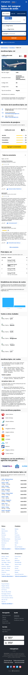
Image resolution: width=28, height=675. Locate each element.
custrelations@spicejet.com (12, 113)
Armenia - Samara (6, 566)
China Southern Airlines (7, 597)
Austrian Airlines (5, 587)
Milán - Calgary (5, 564)
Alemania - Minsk (6, 568)
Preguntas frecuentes (16, 616)
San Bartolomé (5, 540)
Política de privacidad (19, 660)
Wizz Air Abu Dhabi (6, 591)
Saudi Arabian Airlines (7, 595)
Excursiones (5, 621)
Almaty (16, 568)
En (3, 18)
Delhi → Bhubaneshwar (7, 479)
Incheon (17, 566)
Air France (4, 589)
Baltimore (17, 560)
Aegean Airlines (5, 585)
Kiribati (3, 544)
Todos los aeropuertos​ (21, 576)
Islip (16, 544)
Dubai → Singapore (6, 500)
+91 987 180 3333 (9, 110)
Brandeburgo (18, 562)
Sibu (16, 531)
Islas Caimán (5, 531)
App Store (4, 631)
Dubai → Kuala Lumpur (7, 493)
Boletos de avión (6, 615)
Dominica (4, 542)
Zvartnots (17, 570)
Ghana (3, 529)
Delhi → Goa (5, 503)
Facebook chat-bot (19, 620)
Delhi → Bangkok (6, 489)
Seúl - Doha (4, 558)
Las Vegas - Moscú (6, 562)
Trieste (16, 540)
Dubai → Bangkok (6, 510)
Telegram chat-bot (19, 618)
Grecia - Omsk (5, 556)
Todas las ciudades (20, 548)
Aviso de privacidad (19, 662)
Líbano (3, 546)
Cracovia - (4, 572)
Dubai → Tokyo (5, 507)
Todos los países (6, 548)
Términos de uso (8, 660)
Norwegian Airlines (6, 593)
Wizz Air (4, 601)
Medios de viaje (6, 623)
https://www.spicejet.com (11, 117)
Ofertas (4, 617)
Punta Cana (18, 556)
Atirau (16, 558)
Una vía (13, 13)
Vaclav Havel (18, 564)
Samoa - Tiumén (6, 560)
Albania (3, 533)
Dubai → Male (5, 496)
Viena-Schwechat (19, 574)
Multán (16, 542)
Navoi (16, 533)
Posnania (17, 535)
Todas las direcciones (7, 576)
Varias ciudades (21, 13)
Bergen (16, 572)
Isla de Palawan (18, 546)
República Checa (6, 538)
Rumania (4, 535)
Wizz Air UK (4, 599)
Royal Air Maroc (5, 583)
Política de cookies (8, 662)
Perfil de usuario (6, 629)
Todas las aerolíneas (7, 603)
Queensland (18, 538)
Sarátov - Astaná (6, 574)
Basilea (16, 529)
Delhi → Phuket (5, 486)
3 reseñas (4, 56)
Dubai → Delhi (5, 482)
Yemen (3, 536)
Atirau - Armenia (6, 570)
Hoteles (4, 619)
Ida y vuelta (6, 13)
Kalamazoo (17, 536)
